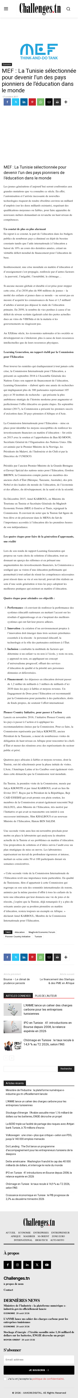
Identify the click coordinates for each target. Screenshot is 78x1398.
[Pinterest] (32, 102)
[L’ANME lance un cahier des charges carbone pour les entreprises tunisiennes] (13, 1009)
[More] (66, 102)
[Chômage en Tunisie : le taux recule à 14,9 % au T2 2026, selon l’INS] (13, 1044)
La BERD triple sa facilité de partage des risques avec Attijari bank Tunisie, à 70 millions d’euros (40, 1125)
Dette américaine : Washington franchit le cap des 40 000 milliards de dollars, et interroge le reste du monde (38, 1163)
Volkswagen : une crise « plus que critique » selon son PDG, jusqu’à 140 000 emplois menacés (39, 1137)
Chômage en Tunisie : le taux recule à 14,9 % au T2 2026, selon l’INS (38, 1186)
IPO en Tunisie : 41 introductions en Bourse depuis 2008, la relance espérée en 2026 (48, 1027)
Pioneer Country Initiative (17, 936)
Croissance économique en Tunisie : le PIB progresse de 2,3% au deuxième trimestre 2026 (37, 1197)
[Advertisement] (39, 133)
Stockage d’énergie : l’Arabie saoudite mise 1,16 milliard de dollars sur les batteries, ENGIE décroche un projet (39, 1114)
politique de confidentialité (48, 1379)
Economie (7, 64)
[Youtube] (47, 1265)
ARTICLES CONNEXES (18, 995)
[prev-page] (6, 1058)
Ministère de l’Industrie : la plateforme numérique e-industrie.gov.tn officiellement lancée (35, 1092)
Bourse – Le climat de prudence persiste (17, 981)
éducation (20, 932)
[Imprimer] (57, 102)
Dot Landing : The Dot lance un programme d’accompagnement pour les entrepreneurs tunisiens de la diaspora (39, 1150)
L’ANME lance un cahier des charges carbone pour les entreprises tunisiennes (48, 1009)
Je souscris (37, 1370)
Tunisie (38, 936)
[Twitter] (15, 102)
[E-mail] (49, 102)
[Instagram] (17, 1265)
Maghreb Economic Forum (42, 932)
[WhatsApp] (40, 102)
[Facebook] (7, 102)
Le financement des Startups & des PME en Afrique (57, 981)
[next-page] (11, 1058)
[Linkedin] (24, 102)
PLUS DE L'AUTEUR (46, 995)
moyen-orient (12, 1340)
